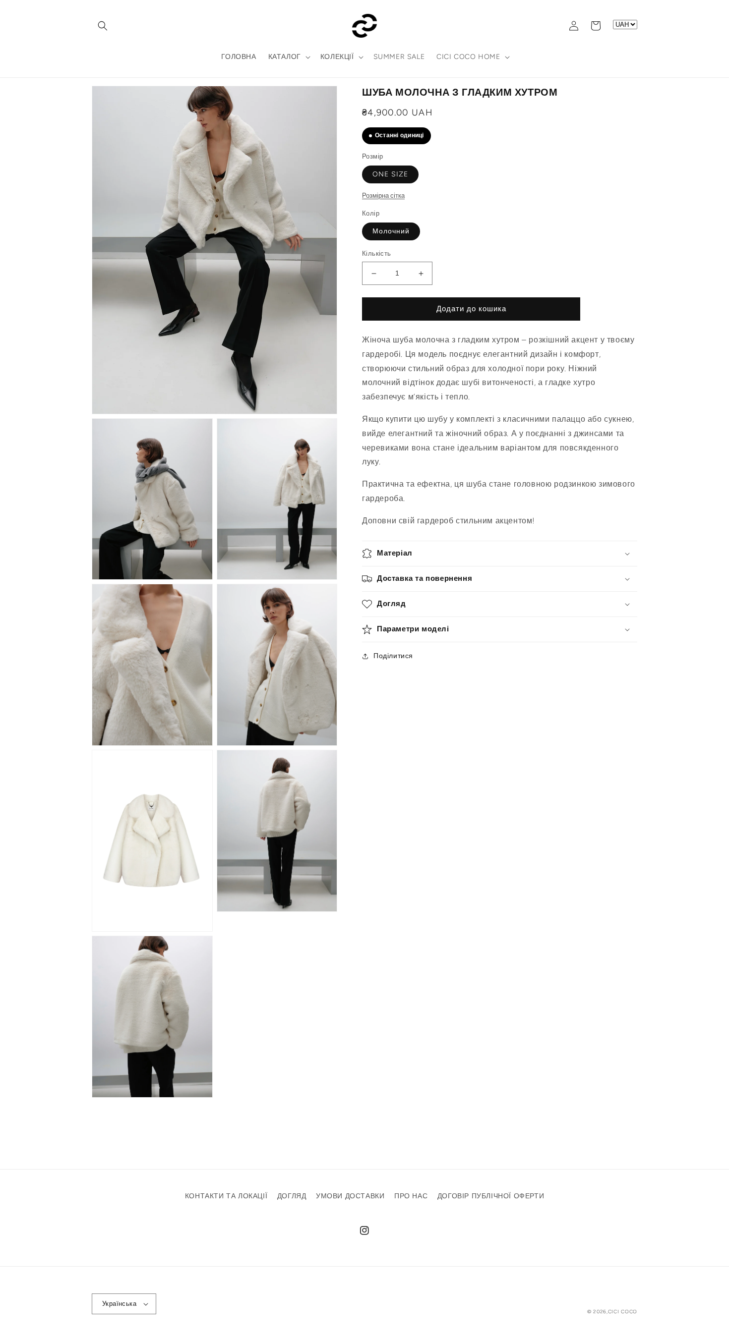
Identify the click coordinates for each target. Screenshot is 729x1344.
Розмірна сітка (383, 196)
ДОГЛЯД (291, 1196)
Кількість (376, 254)
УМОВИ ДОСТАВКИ (350, 1196)
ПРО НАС (410, 1196)
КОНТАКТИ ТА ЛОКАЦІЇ (226, 1196)
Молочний (391, 231)
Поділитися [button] (393, 656)
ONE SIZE (390, 174)
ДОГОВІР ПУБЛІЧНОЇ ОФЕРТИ (490, 1196)
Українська (119, 1303)
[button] (103, 26)
